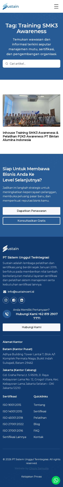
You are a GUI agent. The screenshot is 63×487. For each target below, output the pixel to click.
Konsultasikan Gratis (31, 220)
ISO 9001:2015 (12, 404)
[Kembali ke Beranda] (10, 6)
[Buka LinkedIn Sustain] (21, 300)
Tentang (39, 404)
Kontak (38, 437)
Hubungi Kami (31, 327)
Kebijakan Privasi (31, 476)
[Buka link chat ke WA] (56, 480)
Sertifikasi (40, 411)
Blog (37, 424)
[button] (56, 6)
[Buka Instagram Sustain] (6, 300)
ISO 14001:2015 (12, 411)
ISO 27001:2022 (13, 424)
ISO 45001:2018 (13, 417)
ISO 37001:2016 (13, 430)
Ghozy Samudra (39, 468)
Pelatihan (40, 417)
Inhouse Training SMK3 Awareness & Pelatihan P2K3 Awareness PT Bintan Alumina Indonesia (31, 136)
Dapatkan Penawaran (31, 210)
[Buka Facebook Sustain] (14, 300)
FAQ (36, 430)
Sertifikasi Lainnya (14, 437)
